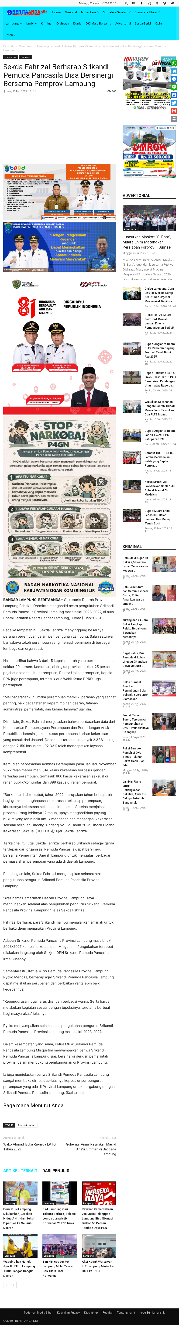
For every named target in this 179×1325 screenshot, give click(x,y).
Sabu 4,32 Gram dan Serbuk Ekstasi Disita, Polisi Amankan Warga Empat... (135, 595)
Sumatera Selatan (115, 12)
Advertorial (123, 23)
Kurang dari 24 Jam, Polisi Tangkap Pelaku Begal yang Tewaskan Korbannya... (135, 629)
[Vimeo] (164, 3)
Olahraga (62, 23)
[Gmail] (174, 111)
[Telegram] (174, 71)
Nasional (71, 12)
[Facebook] (141, 3)
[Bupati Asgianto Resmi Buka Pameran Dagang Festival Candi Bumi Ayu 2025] (132, 348)
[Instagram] (149, 3)
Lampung (12, 23)
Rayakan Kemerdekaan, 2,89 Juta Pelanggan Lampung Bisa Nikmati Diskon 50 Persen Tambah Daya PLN (98, 1218)
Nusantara (88, 12)
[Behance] (133, 3)
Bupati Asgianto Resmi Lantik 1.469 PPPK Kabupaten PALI (160, 435)
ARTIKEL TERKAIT (20, 1170)
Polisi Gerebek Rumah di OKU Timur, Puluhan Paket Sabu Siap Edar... (134, 757)
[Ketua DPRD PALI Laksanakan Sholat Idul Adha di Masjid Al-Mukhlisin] (132, 486)
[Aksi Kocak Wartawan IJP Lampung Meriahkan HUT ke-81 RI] (99, 1246)
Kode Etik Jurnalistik (152, 1312)
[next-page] (14, 1285)
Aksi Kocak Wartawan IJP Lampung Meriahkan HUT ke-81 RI (98, 1266)
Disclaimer (91, 1312)
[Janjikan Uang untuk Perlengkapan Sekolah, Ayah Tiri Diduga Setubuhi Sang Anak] (164, 788)
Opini (158, 23)
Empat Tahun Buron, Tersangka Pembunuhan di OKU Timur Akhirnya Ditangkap (136, 724)
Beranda (8, 46)
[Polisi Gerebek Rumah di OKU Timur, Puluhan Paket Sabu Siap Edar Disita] (164, 754)
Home (56, 12)
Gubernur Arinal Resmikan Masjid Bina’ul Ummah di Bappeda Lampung (91, 1149)
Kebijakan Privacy (68, 1312)
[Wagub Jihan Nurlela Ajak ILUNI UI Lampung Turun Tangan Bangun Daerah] (20, 1246)
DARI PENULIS (55, 1170)
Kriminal (46, 23)
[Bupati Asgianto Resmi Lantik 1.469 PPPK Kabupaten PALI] (132, 435)
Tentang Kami (126, 1312)
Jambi (30, 23)
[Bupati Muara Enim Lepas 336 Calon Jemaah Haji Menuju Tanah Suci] (132, 515)
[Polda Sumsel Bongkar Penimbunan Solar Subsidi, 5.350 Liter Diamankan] (164, 688)
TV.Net (10, 34)
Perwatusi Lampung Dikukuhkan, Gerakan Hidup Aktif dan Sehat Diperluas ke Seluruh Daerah (18, 1218)
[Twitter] (156, 3)
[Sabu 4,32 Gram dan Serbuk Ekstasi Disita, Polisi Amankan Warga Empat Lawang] (164, 593)
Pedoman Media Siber (38, 1312)
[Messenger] (174, 79)
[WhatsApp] (174, 63)
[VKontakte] (172, 3)
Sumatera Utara (146, 12)
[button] (126, 3)
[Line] (174, 87)
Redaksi (108, 1312)
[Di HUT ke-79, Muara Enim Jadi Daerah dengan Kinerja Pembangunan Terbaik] (132, 319)
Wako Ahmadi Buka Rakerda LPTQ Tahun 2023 (29, 1146)
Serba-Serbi (143, 23)
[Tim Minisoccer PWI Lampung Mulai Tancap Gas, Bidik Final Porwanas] (59, 1246)
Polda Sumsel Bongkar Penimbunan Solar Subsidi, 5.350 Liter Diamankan (135, 691)
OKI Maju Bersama (98, 23)
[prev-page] (6, 1285)
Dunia (77, 23)
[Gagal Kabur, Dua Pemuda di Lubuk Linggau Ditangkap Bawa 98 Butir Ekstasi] (164, 659)
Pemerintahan (26, 1125)
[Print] (174, 119)
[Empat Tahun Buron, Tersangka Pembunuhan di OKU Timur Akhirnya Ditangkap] (164, 721)
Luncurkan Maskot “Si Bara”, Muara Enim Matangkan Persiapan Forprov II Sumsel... (148, 242)
